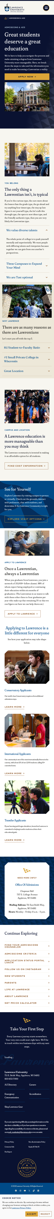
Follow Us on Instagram (23, 969)
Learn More (13, 707)
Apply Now (25, 76)
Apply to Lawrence (21, 614)
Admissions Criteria (20, 953)
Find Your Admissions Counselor (21, 946)
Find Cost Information (25, 466)
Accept (31, 1214)
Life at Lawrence (17, 989)
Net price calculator (21, 1003)
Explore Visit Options (25, 519)
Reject (45, 1214)
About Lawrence (16, 996)
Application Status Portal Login (24, 961)
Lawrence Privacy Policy (21, 1208)
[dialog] (27, 1206)
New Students (15, 976)
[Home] (6, 18)
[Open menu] (46, 8)
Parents (11, 982)
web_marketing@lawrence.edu (19, 1132)
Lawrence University (16, 1072)
